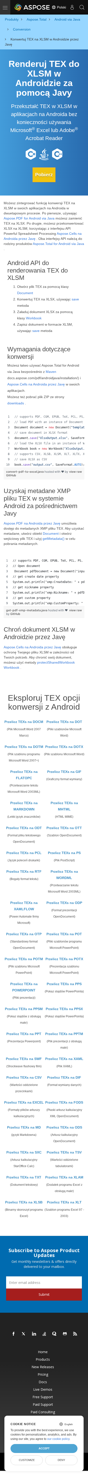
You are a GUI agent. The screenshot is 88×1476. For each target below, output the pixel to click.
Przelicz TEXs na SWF (24, 1059)
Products (43, 1359)
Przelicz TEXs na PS (64, 853)
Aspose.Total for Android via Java (58, 244)
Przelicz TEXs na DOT (64, 722)
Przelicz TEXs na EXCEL (24, 1102)
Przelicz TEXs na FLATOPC (24, 775)
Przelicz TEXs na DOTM (24, 747)
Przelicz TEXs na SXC (24, 1152)
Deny (61, 1460)
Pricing (43, 1374)
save (75, 299)
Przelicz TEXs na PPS (64, 984)
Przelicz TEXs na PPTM (64, 1034)
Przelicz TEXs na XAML (64, 1059)
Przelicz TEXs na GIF (64, 772)
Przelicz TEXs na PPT (23, 1034)
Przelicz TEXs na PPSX (64, 1009)
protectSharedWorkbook (56, 662)
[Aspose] (32, 7)
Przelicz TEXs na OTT (64, 828)
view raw (75, 471)
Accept (44, 1448)
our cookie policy (58, 1439)
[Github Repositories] (65, 1334)
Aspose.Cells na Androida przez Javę (36, 384)
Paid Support (43, 1404)
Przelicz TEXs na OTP (24, 934)
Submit (44, 1294)
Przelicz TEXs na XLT (64, 1202)
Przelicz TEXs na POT (64, 934)
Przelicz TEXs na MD (24, 1127)
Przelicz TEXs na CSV (24, 1077)
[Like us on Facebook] (14, 1334)
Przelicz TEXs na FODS (64, 1102)
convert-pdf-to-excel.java (25, 471)
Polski (61, 7)
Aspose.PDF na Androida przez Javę (32, 523)
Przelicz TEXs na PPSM (24, 1009)
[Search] (82, 7)
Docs (43, 1382)
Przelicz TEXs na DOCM (23, 722)
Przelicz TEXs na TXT (23, 1177)
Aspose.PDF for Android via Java (29, 218)
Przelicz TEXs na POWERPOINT (24, 987)
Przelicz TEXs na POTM (24, 959)
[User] (72, 7)
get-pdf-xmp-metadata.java (27, 610)
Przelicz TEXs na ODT (24, 828)
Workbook (34, 318)
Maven (51, 372)
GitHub (11, 475)
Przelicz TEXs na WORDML (64, 875)
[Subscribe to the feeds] (75, 1334)
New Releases (43, 1367)
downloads (15, 403)
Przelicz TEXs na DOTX (64, 747)
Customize (27, 1460)
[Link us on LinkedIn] (34, 1334)
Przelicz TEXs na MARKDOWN (24, 806)
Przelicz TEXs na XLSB (24, 1202)
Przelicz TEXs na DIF (64, 1077)
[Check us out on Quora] (55, 1334)
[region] (44, 440)
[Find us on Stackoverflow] (44, 1334)
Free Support (43, 1397)
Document (25, 293)
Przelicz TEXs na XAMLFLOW (24, 906)
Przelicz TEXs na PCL (24, 853)
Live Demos (42, 1389)
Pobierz (44, 174)
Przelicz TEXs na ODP (64, 903)
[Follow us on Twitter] (24, 1334)
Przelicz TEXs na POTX (64, 959)
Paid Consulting (43, 1412)
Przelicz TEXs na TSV (64, 1152)
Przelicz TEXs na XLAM (64, 1177)
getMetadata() (54, 539)
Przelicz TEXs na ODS (64, 1127)
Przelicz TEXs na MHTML (64, 806)
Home (43, 1352)
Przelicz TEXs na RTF (24, 871)
